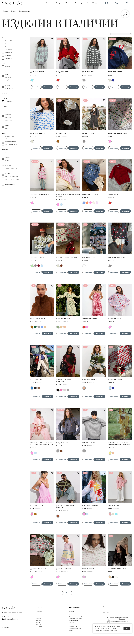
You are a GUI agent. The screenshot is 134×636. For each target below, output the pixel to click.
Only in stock (8, 101)
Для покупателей (82, 3)
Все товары (39, 611)
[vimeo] (127, 2)
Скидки (59, 3)
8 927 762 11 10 (7, 617)
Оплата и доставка (74, 615)
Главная (5, 11)
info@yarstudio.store (10, 619)
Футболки (38, 624)
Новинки (49, 3)
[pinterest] (116, 2)
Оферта (71, 630)
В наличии (38, 615)
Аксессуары (39, 626)
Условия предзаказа (74, 613)
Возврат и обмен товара (75, 618)
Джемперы (38, 618)
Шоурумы (95, 3)
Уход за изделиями (74, 620)
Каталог (39, 3)
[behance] (106, 2)
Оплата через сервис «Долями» (77, 616)
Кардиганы (38, 620)
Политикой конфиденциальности (115, 619)
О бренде (68, 3)
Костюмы (38, 622)
